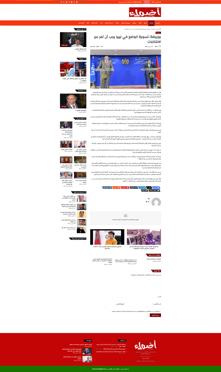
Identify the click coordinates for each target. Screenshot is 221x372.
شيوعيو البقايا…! (80, 110)
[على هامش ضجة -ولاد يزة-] (81, 230)
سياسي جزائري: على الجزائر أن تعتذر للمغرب (80, 150)
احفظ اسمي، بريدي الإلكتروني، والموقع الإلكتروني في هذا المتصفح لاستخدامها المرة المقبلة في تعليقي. (135, 311)
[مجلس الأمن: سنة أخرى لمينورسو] (80, 159)
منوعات (117, 23)
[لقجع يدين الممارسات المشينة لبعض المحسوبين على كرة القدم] (66, 124)
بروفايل (134, 23)
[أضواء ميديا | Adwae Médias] (145, 12)
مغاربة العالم (94, 23)
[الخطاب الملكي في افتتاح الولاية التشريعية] (66, 159)
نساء (101, 23)
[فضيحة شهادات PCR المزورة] (80, 175)
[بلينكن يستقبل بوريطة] (66, 144)
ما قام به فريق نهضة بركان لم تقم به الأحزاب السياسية (68, 213)
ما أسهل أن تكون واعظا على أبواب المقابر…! (74, 79)
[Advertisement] (93, 9)
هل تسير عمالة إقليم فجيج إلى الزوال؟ (69, 221)
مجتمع (145, 23)
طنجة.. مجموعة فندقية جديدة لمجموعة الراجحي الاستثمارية (110, 351)
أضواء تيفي (81, 23)
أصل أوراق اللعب (80, 49)
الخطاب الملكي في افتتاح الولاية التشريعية (66, 166)
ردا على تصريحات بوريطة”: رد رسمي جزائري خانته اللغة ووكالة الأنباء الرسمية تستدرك (126, 261)
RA (157, 46)
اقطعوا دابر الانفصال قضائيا (154, 259)
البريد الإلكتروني (157, 304)
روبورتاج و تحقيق (125, 23)
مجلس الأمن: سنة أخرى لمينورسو (80, 166)
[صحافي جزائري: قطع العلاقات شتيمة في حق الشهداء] (66, 175)
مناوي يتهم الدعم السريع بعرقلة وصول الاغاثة (114, 349)
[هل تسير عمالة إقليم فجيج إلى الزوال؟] (81, 222)
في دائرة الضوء (109, 23)
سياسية (151, 23)
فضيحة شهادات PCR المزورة (81, 181)
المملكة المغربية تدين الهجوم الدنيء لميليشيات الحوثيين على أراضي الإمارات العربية (102, 260)
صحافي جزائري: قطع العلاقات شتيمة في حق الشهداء (67, 182)
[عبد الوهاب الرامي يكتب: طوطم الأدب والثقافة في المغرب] (81, 198)
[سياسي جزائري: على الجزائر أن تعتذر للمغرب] (80, 144)
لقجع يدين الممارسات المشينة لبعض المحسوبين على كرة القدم (66, 133)
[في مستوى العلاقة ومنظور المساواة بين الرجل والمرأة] (81, 207)
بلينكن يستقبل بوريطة (66, 149)
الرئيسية (158, 23)
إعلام (88, 23)
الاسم (159, 296)
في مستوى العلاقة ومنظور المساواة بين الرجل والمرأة (68, 206)
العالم (140, 23)
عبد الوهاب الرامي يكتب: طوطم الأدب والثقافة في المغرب (69, 198)
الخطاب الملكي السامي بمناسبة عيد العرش (80, 123)
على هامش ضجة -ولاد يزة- (68, 228)
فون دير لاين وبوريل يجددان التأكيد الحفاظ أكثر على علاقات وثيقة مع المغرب (125, 2)
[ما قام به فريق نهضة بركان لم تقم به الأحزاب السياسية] (81, 214)
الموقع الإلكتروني (120, 304)
